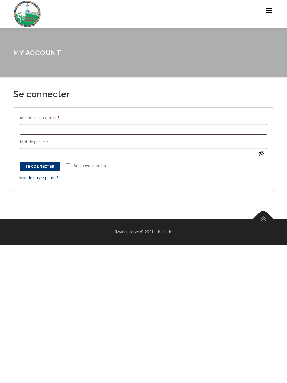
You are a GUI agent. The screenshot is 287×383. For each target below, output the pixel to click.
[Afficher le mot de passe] (261, 153)
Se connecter (40, 166)
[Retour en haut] (263, 219)
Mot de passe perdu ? (38, 177)
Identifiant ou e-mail (41, 118)
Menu (269, 10)
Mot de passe (35, 142)
